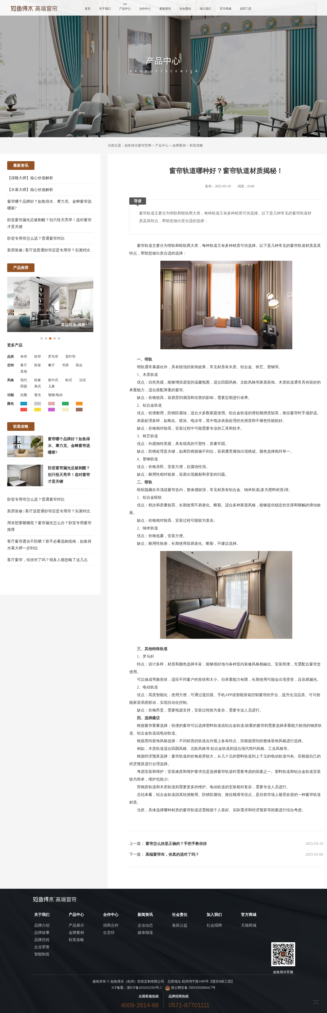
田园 (23, 386)
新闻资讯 (165, 8)
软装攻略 (196, 145)
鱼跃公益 (179, 925)
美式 (37, 386)
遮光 (37, 395)
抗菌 (23, 395)
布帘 (23, 356)
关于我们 (105, 8)
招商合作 (110, 925)
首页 (87, 8)
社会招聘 (214, 925)
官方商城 (225, 8)
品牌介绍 (42, 925)
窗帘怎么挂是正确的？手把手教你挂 (176, 843)
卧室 (37, 365)
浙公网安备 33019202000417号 (192, 987)
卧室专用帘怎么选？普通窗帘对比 (36, 238)
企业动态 (145, 925)
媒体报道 (145, 932)
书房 (65, 365)
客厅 (23, 365)
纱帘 (37, 356)
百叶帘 (70, 356)
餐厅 (51, 365)
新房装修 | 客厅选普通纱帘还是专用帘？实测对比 (48, 250)
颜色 (10, 403)
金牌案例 (179, 145)
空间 (10, 365)
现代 (23, 380)
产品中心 (125, 8)
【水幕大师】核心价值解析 (30, 190)
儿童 (51, 386)
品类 (10, 356)
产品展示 (76, 925)
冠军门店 (245, 8)
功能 (10, 395)
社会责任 (185, 8)
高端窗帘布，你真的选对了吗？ (172, 854)
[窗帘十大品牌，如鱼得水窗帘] (34, 8)
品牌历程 (42, 940)
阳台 (79, 365)
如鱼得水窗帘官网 (137, 145)
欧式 (68, 380)
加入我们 (205, 8)
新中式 (53, 380)
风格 (10, 380)
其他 (23, 371)
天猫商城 (248, 925)
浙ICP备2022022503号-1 (144, 987)
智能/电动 (55, 395)
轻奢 (37, 380)
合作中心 (145, 8)
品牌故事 (42, 932)
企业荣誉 (42, 947)
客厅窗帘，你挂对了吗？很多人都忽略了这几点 (47, 560)
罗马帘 (53, 356)
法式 (82, 380)
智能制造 (42, 954)
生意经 (109, 932)
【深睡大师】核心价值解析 (30, 178)
